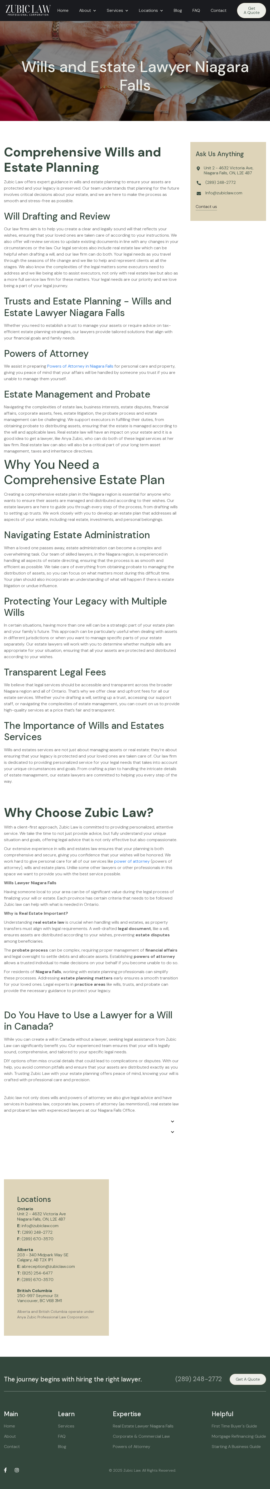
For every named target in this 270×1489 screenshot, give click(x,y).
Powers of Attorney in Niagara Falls (80, 366)
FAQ (196, 10)
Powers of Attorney (131, 1446)
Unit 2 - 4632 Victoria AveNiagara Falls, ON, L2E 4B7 (41, 1214)
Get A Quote (252, 10)
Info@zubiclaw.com (223, 193)
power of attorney (132, 861)
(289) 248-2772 (220, 182)
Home (63, 10)
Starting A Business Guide (236, 1446)
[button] (88, 10)
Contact (218, 10)
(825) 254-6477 (35, 1273)
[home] (28, 10)
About (10, 1436)
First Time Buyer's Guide (234, 1426)
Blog (178, 10)
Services (66, 1426)
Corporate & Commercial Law (141, 1436)
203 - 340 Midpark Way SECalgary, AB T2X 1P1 (43, 1254)
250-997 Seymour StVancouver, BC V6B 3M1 (39, 1295)
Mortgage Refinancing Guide (239, 1436)
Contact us (206, 206)
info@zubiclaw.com (38, 1225)
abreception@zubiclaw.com (46, 1266)
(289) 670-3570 (35, 1238)
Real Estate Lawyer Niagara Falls (143, 1426)
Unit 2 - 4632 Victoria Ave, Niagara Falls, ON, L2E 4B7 (228, 170)
